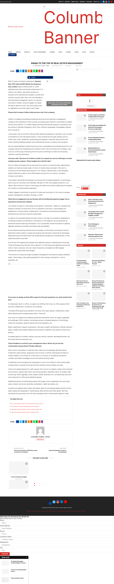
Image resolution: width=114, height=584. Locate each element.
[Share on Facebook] (17, 71)
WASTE (60, 52)
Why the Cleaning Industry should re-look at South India (26, 409)
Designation (4, 542)
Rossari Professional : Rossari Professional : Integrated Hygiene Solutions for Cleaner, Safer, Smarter (98, 284)
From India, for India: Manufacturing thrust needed (25, 406)
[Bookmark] (26, 463)
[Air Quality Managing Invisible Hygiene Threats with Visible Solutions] (5, 563)
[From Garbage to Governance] (82, 226)
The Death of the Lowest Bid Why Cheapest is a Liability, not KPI (96, 213)
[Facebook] (101, 2)
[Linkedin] (109, 2)
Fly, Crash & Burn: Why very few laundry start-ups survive (27, 403)
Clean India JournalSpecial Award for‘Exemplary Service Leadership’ (97, 127)
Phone (2, 531)
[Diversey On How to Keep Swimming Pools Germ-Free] (83, 274)
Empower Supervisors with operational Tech (95, 235)
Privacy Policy (32, 511)
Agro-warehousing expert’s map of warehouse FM (25, 412)
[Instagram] (106, 2)
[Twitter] (104, 2)
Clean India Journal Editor (96, 118)
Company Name (5, 537)
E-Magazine (89, 1)
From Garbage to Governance (93, 225)
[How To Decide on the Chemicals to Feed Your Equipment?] (82, 201)
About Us (61, 1)
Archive (80, 245)
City (1, 547)
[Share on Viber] (42, 71)
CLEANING (52, 52)
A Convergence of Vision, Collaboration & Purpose (96, 116)
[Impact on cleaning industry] (19, 486)
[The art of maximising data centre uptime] (5, 571)
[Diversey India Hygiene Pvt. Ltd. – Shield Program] (99, 253)
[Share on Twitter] (21, 71)
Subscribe (82, 1)
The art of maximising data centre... (18, 570)
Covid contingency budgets (19, 477)
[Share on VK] (26, 71)
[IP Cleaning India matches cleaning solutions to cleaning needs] (83, 253)
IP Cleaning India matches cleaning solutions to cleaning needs (83, 263)
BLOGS (84, 52)
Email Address (5, 526)
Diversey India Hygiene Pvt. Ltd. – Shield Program (98, 262)
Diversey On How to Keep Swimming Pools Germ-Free (83, 282)
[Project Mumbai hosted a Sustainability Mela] (82, 140)
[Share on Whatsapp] (34, 71)
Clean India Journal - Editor (41, 65)
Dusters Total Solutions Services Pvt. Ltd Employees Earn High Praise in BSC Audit (99, 305)
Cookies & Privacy (80, 511)
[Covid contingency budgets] (19, 468)
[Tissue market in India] (5, 579)
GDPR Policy (70, 511)
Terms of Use (41, 511)
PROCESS (18, 52)
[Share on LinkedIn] (23, 71)
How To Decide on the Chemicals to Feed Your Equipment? (96, 201)
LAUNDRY (68, 52)
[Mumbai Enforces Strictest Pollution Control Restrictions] (82, 150)
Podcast (92, 52)
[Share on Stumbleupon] (31, 71)
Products (27, 52)
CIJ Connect (12, 54)
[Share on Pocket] (39, 71)
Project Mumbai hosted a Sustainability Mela (96, 138)
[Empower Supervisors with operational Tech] (82, 237)
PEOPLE (10, 52)
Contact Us (96, 1)
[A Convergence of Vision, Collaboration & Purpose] (82, 117)
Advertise (67, 1)
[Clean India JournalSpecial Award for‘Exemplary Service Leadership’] (82, 127)
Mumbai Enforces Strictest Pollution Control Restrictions (96, 150)
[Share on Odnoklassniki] (29, 71)
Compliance (62, 511)
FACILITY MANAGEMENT (40, 52)
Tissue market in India (17, 578)
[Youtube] (112, 2)
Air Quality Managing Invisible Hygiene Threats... (18, 562)
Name (2, 520)
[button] (11, 473)
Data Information (52, 511)
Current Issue (74, 1)
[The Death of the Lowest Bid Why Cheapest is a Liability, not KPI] (82, 214)
